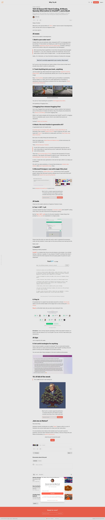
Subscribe (52, 493)
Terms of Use (58, 496)
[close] (63, 479)
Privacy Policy (61, 497)
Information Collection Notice (52, 497)
